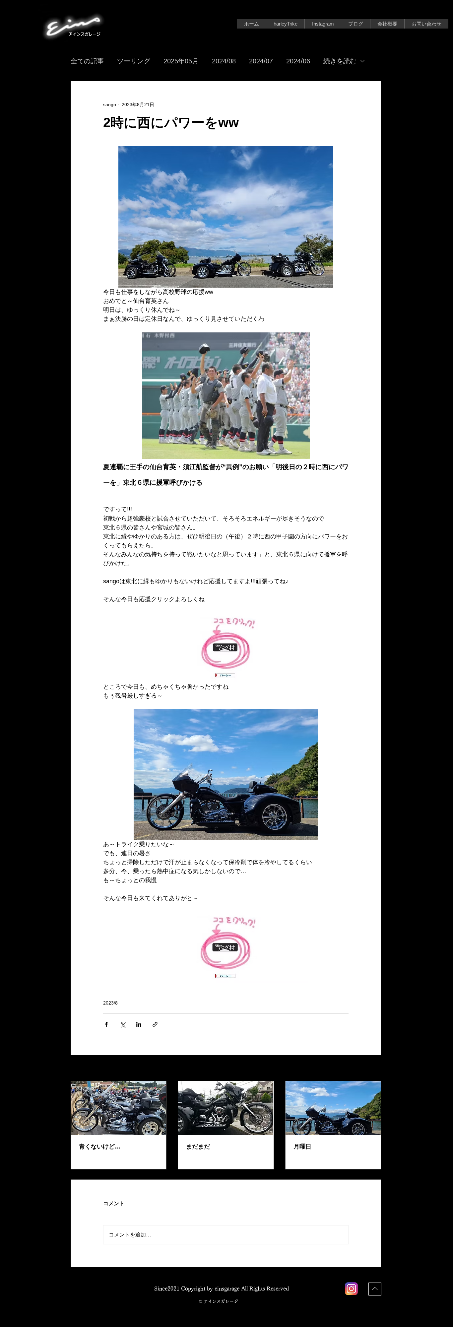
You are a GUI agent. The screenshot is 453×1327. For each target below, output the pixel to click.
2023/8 (110, 1003)
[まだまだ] (225, 1108)
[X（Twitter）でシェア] (122, 1024)
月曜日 (302, 1146)
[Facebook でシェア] (106, 1024)
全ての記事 (87, 61)
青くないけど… (100, 1146)
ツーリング (133, 61)
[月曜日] (333, 1108)
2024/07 (261, 61)
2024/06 (298, 61)
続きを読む (339, 61)
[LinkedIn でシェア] (139, 1024)
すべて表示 (369, 1068)
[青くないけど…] (118, 1108)
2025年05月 (181, 61)
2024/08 (224, 61)
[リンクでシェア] (155, 1024)
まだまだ (198, 1146)
